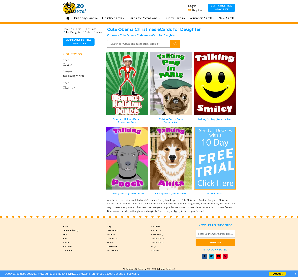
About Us (155, 226)
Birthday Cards (85, 18)
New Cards (226, 18)
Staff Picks (67, 246)
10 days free (221, 8)
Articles (110, 242)
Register (198, 9)
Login (192, 6)
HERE (70, 273)
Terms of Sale (157, 242)
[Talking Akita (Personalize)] (171, 158)
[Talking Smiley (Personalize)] (215, 83)
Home (66, 29)
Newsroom (112, 246)
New (65, 234)
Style (66, 60)
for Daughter (74, 32)
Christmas (90, 29)
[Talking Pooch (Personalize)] (127, 158)
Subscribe (215, 242)
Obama (98, 32)
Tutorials (111, 234)
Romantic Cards (200, 18)
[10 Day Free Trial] (215, 158)
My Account (112, 230)
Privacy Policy (157, 234)
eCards (77, 29)
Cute (87, 32)
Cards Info (67, 250)
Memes (66, 242)
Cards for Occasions (143, 18)
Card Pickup (112, 238)
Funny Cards (174, 18)
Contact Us (156, 230)
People (67, 71)
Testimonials (113, 250)
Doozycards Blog (70, 230)
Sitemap (155, 250)
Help (109, 226)
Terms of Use (157, 238)
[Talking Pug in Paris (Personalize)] (171, 83)
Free (65, 238)
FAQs (153, 246)
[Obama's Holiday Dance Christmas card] (127, 83)
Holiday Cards (112, 18)
